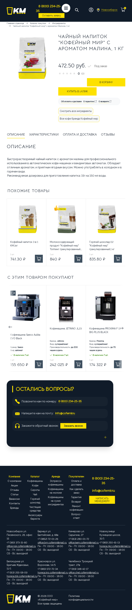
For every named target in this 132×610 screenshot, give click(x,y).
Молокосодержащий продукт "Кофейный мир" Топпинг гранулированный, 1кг (65, 246)
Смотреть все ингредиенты (76, 111)
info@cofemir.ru (65, 413)
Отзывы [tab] (108, 134)
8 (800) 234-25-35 (70, 401)
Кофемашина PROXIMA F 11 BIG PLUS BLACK (104, 330)
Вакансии (14, 499)
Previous (10, 328)
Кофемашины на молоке (55, 491)
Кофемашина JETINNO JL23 (66, 328)
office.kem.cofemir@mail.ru (81, 542)
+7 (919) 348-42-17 (78, 569)
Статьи (14, 494)
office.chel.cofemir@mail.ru (81, 572)
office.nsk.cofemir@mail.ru (19, 546)
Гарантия (76, 497)
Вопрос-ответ (76, 516)
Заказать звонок (73, 425)
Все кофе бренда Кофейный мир (79, 118)
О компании (14, 481)
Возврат (76, 501)
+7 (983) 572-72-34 (48, 569)
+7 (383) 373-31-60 (17, 542)
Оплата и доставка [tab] (80, 134)
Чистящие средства (35, 509)
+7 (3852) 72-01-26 (48, 539)
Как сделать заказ (76, 491)
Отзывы (14, 490)
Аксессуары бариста (35, 517)
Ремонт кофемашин (76, 508)
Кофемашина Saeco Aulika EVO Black (25, 336)
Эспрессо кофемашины (55, 483)
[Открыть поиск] (76, 9)
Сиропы (35, 490)
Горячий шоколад (35, 501)
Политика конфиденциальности (81, 598)
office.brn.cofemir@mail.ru (50, 542)
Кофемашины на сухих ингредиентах (55, 501)
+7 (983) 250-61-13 (110, 542)
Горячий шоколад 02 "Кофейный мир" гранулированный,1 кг (101, 246)
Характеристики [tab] (44, 134)
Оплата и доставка (76, 483)
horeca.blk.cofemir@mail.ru (19, 576)
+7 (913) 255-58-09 (17, 572)
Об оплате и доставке (71, 101)
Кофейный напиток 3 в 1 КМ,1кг (24, 244)
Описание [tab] (16, 134)
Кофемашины (35, 481)
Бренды (14, 508)
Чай (35, 494)
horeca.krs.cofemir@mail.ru (50, 572)
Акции (14, 485)
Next (121, 328)
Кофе (35, 485)
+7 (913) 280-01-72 (79, 539)
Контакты (14, 503)
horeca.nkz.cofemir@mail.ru (112, 546)
